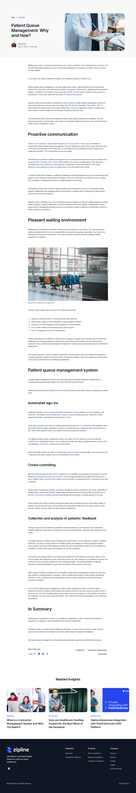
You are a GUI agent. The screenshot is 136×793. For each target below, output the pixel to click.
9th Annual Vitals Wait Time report (82, 105)
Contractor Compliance (96, 761)
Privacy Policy (124, 783)
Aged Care (69, 753)
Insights (112, 765)
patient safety (35, 629)
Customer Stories (116, 769)
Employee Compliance (95, 757)
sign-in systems (39, 426)
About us (113, 753)
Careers (113, 757)
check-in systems (45, 495)
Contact (113, 761)
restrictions (44, 444)
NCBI (70, 92)
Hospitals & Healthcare (73, 757)
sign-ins (71, 452)
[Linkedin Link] (39, 654)
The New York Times (49, 162)
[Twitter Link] (43, 654)
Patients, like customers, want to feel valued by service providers (53, 144)
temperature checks (59, 415)
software (52, 390)
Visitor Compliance (94, 753)
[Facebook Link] (47, 654)
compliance (86, 426)
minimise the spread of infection (50, 477)
